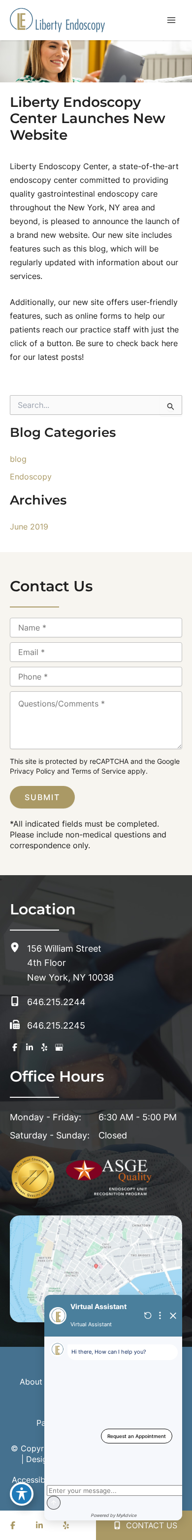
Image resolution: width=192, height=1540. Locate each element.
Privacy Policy (32, 771)
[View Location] (18, 948)
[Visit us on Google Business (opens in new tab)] (59, 1047)
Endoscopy (31, 476)
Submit (42, 797)
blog (18, 459)
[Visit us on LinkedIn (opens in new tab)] (29, 1047)
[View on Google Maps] (96, 1268)
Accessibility (35, 1480)
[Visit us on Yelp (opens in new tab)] (44, 1047)
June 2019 (29, 526)
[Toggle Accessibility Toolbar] (21, 1494)
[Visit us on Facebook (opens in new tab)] (15, 1047)
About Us (37, 1382)
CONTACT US (150, 1525)
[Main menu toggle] (171, 20)
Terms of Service (98, 771)
